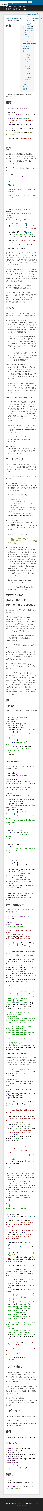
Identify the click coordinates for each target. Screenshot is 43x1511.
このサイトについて (24, 9)
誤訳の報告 (30, 28)
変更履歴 (29, 26)
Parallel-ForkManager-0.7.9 (14, 18)
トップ (5, 7)
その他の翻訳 (7, 9)
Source (29, 22)
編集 (28, 24)
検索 (29, 2)
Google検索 (4, 4)
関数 (15, 7)
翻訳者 (15, 9)
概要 (24, 30)
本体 (10, 7)
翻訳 (19, 1503)
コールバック (28, 62)
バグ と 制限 (27, 77)
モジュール (26, 7)
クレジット (26, 86)
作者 (24, 84)
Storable (11, 626)
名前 (24, 27)
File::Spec (24, 346)
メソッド (26, 34)
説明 (24, 32)
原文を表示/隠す (31, 30)
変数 (19, 7)
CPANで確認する (31, 14)
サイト (23, 1503)
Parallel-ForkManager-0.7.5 (34, 18)
